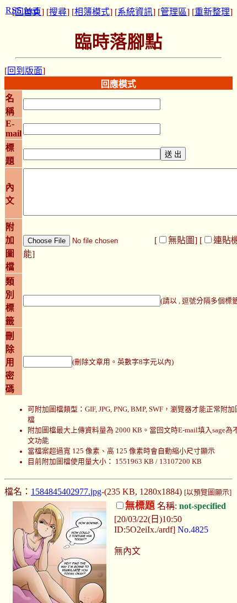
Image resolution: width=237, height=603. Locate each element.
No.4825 (192, 529)
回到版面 (24, 70)
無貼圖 (181, 240)
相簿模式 (92, 12)
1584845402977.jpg (66, 491)
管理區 (173, 12)
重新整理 (212, 12)
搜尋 (58, 12)
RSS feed (22, 10)
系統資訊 (135, 12)
